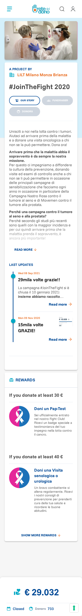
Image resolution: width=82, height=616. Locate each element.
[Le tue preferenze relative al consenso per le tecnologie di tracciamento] (74, 608)
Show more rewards (38, 535)
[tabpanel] (41, 236)
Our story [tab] (27, 100)
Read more (23, 250)
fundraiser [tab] (60, 100)
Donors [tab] (27, 111)
